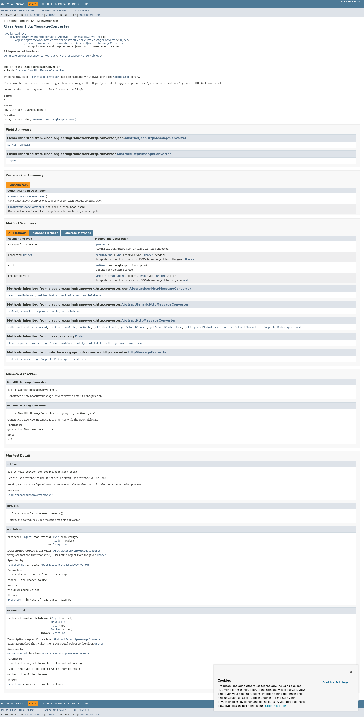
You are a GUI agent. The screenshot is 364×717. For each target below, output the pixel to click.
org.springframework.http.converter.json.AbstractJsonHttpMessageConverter (72, 43)
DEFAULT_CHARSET (18, 144)
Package (21, 4)
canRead (12, 311)
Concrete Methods (77, 232)
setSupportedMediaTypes (276, 327)
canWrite (27, 311)
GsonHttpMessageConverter (26, 196)
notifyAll (94, 343)
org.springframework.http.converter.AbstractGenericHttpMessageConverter (66, 40)
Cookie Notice (275, 705)
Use (42, 4)
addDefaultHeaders (20, 327)
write (55, 311)
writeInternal (105, 275)
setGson (101, 265)
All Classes (81, 10)
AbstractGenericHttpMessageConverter (155, 304)
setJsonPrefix (47, 295)
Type (118, 254)
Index (75, 4)
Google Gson (121, 76)
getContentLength (106, 327)
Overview (7, 4)
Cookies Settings (335, 682)
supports (42, 311)
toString (110, 343)
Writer (160, 275)
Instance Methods (44, 232)
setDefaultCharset (243, 327)
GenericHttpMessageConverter (24, 55)
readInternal (105, 254)
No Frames (60, 10)
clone (11, 343)
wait (123, 343)
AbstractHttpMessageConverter (144, 154)
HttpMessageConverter (75, 55)
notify (80, 343)
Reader (148, 254)
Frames (46, 10)
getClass (51, 343)
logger (11, 160)
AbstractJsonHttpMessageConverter (40, 70)
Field (28, 15)
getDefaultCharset (134, 327)
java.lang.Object (15, 33)
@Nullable (58, 621)
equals (22, 343)
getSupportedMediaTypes (201, 327)
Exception (60, 544)
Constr (38, 15)
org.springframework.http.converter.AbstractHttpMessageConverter (54, 36)
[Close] (351, 672)
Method (50, 15)
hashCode (66, 343)
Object (123, 40)
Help (85, 4)
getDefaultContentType (166, 327)
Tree (50, 4)
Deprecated (62, 4)
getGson (101, 244)
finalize (36, 343)
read (10, 295)
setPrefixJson (70, 295)
